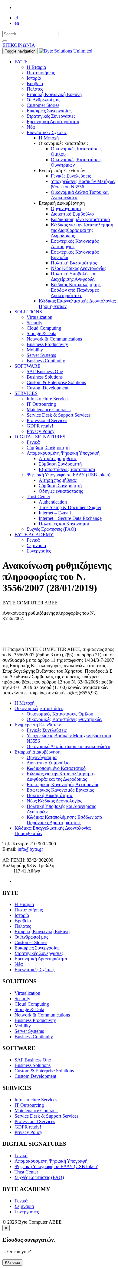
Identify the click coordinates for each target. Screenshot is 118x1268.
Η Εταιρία (36, 67)
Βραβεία (35, 83)
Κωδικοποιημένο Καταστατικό (80, 219)
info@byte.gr (30, 849)
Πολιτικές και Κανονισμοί (64, 523)
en (17, 23)
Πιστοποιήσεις (41, 72)
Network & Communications (54, 338)
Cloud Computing (44, 328)
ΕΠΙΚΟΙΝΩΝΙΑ (18, 45)
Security (34, 322)
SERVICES (26, 393)
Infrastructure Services (48, 398)
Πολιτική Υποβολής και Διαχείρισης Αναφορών (74, 276)
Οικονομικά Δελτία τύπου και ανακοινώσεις (69, 746)
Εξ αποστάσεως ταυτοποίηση (67, 469)
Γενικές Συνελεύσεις (71, 175)
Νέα (31, 127)
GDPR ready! (40, 425)
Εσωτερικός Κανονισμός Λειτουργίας (63, 784)
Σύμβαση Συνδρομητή (48, 447)
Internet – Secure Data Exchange (70, 518)
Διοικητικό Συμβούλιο (72, 213)
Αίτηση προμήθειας (58, 458)
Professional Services (47, 420)
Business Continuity (46, 360)
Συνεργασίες (39, 550)
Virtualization (39, 317)
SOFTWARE (28, 366)
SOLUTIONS (28, 311)
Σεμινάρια (36, 545)
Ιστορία (34, 78)
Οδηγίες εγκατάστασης (61, 491)
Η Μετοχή (49, 137)
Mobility (35, 349)
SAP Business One (45, 371)
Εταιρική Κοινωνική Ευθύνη (54, 94)
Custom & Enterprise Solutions (56, 382)
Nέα (19, 964)
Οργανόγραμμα (66, 208)
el (16, 17)
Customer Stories (43, 105)
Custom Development (47, 387)
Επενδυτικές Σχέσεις (47, 132)
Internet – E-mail (55, 512)
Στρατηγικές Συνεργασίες (51, 116)
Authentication (53, 501)
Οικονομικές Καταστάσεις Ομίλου (60, 713)
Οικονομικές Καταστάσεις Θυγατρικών (64, 719)
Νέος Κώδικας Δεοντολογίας (78, 268)
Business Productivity (47, 344)
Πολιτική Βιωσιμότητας (74, 262)
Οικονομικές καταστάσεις (39, 708)
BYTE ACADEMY (34, 534)
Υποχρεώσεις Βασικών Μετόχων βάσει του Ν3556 (83, 184)
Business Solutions (45, 376)
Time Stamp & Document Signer (70, 507)
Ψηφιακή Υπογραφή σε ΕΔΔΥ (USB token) (68, 474)
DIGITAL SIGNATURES (40, 436)
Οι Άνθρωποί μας (43, 99)
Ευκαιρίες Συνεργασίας (49, 110)
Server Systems (41, 355)
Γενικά (33, 442)
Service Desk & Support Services (58, 415)
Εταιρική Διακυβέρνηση (38, 751)
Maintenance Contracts (48, 409)
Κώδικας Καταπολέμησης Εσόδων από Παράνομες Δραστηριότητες (75, 290)
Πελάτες (35, 88)
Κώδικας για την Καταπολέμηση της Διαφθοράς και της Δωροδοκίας (82, 230)
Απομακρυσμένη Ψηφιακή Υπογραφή (63, 453)
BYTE (21, 61)
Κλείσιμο (12, 1262)
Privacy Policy (40, 431)
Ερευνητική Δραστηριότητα (53, 121)
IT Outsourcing (41, 404)
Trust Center (38, 496)
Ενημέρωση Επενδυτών (38, 724)
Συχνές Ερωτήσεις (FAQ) (51, 529)
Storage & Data (41, 333)
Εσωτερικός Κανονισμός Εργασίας (60, 789)
